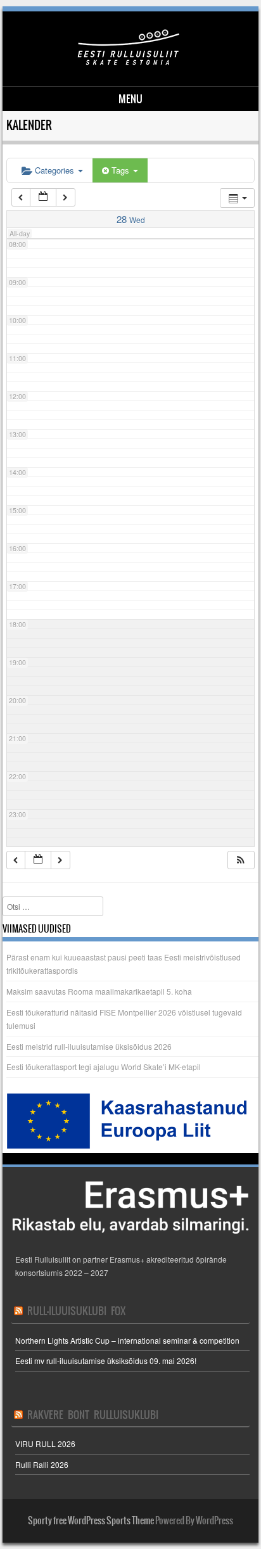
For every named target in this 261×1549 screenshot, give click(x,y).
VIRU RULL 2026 (45, 1443)
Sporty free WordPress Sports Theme (91, 1520)
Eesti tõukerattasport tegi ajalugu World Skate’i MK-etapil (103, 1066)
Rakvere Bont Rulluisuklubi (92, 1414)
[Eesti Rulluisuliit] (128, 64)
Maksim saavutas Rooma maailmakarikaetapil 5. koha (99, 991)
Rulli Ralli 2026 (41, 1464)
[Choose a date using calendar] (43, 197)
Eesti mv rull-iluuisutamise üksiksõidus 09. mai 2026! (105, 1360)
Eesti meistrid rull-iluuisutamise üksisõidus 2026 (89, 1046)
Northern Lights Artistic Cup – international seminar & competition (127, 1340)
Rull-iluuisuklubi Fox (76, 1310)
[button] (240, 860)
